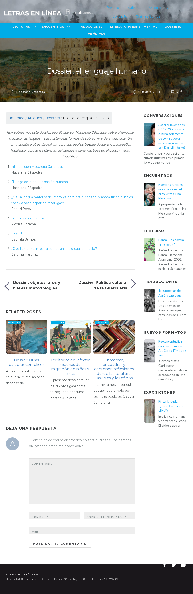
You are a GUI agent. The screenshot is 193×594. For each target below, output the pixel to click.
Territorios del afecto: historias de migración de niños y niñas (70, 367)
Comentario (44, 463)
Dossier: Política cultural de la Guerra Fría (103, 285)
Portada (113, 8)
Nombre (40, 517)
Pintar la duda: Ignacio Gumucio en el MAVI (171, 405)
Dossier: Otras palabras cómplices (26, 362)
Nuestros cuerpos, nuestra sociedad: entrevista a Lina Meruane (170, 191)
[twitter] (174, 564)
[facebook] (165, 564)
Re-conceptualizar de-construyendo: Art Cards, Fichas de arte (172, 348)
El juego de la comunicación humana (39, 182)
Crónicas (96, 34)
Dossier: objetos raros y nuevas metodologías (36, 285)
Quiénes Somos (148, 17)
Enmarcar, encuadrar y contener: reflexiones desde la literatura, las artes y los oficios (114, 369)
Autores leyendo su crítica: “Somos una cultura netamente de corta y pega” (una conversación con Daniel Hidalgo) (171, 136)
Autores (134, 8)
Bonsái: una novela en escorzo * (171, 242)
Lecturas (21, 26)
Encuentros (53, 26)
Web (35, 531)
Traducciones (89, 26)
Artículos (156, 8)
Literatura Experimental (133, 26)
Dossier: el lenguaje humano (96, 70)
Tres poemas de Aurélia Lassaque (169, 293)
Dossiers (173, 26)
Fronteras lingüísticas (28, 218)
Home (19, 118)
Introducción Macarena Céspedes (37, 167)
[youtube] (183, 564)
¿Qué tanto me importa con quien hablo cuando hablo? (54, 249)
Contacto (120, 17)
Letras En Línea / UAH (22, 574)
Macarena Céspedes (30, 92)
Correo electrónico (107, 517)
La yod (16, 233)
